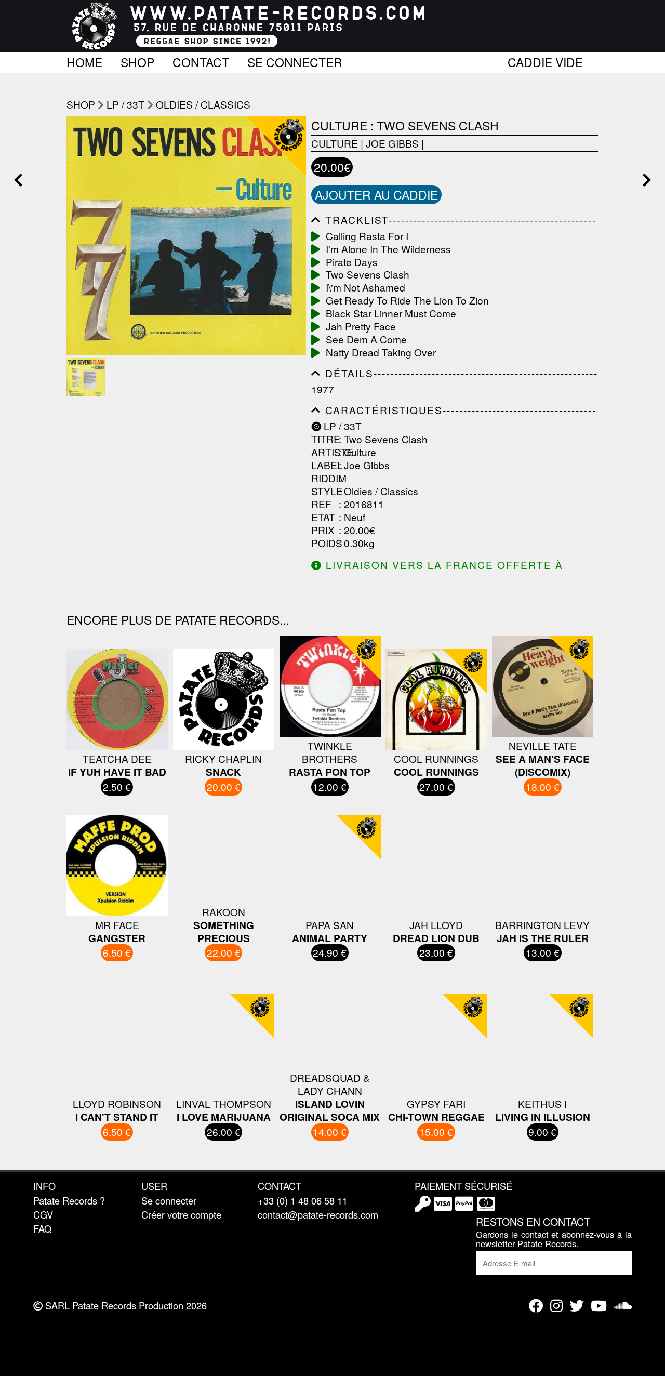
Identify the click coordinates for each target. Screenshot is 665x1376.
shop (80, 104)
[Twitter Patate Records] (577, 1305)
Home (84, 60)
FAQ (42, 1228)
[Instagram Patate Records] (556, 1305)
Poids (323, 543)
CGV (43, 1214)
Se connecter (294, 60)
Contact (200, 60)
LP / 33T (125, 104)
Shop (137, 60)
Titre (323, 439)
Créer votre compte (181, 1214)
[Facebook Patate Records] (536, 1305)
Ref (321, 504)
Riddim (323, 478)
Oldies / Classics (203, 104)
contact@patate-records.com (318, 1214)
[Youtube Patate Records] (599, 1305)
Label (323, 465)
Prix (323, 530)
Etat (323, 517)
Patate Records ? (69, 1200)
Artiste (323, 452)
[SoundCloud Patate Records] (623, 1305)
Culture (334, 143)
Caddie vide (545, 60)
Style (323, 491)
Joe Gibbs (392, 143)
